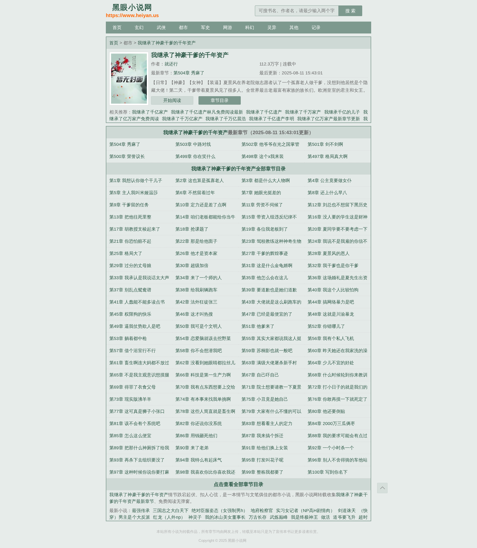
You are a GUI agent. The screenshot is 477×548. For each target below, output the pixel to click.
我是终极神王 (304, 517)
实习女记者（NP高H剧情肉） (305, 510)
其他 (293, 27)
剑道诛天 (347, 510)
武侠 (161, 27)
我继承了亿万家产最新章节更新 (328, 118)
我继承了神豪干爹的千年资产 (167, 42)
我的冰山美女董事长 (225, 517)
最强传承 (141, 510)
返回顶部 (382, 488)
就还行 (171, 63)
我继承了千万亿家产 (182, 118)
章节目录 (220, 100)
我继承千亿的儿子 (342, 112)
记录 (316, 27)
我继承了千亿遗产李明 (271, 118)
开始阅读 (172, 100)
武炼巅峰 (279, 517)
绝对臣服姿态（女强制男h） (220, 510)
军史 (205, 27)
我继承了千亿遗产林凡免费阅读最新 (207, 112)
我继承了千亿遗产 (264, 112)
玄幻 (139, 27)
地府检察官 (262, 510)
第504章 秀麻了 (188, 72)
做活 (325, 517)
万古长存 (258, 517)
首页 (117, 27)
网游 (227, 27)
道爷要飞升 (344, 517)
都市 (183, 27)
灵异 (271, 27)
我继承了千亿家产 (150, 112)
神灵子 (195, 517)
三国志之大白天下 (171, 510)
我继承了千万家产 (303, 112)
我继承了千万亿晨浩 (225, 118)
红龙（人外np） (169, 517)
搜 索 (350, 10)
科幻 (249, 27)
